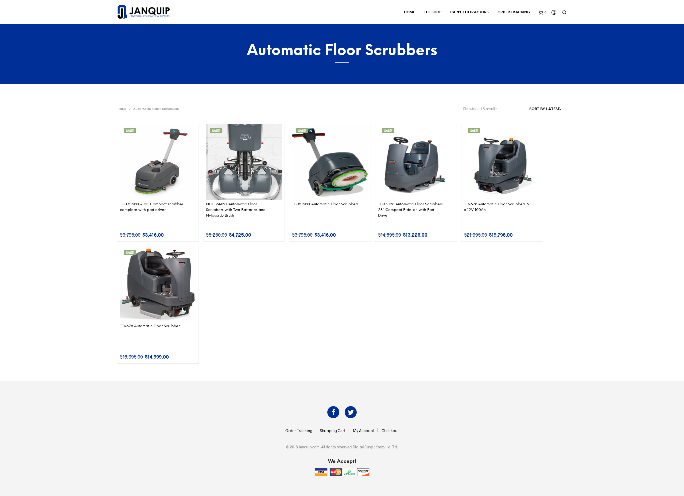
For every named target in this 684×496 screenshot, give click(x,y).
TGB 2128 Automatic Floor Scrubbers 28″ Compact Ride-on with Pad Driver (410, 210)
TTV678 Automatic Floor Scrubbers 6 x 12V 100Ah (496, 207)
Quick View (161, 195)
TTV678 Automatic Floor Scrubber (150, 326)
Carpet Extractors (469, 12)
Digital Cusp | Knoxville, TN (375, 447)
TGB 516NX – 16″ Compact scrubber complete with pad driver (151, 207)
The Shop (432, 12)
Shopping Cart (332, 430)
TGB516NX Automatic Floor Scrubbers (325, 204)
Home (409, 12)
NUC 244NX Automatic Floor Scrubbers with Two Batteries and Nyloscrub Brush (236, 210)
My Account (363, 430)
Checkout (390, 430)
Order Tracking (514, 12)
